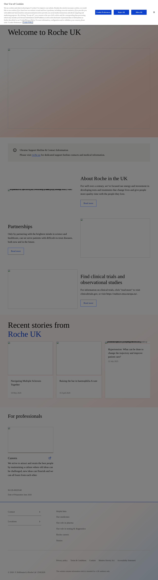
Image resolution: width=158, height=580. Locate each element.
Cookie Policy (28, 22)
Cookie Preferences (103, 12)
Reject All (121, 12)
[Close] (154, 12)
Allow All (139, 12)
